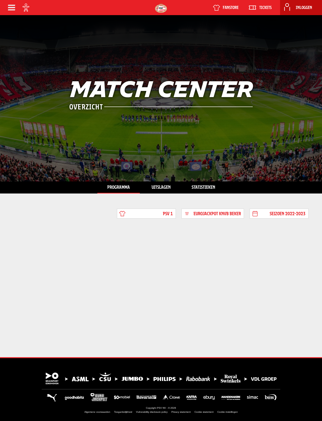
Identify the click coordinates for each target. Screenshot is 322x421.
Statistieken (203, 187)
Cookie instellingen (227, 412)
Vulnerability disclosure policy (152, 412)
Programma (118, 187)
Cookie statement (204, 412)
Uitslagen (161, 187)
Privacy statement (181, 412)
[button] (11, 7)
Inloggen (304, 7)
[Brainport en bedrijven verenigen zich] (161, 378)
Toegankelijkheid (123, 412)
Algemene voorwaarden (97, 412)
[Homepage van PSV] (161, 8)
